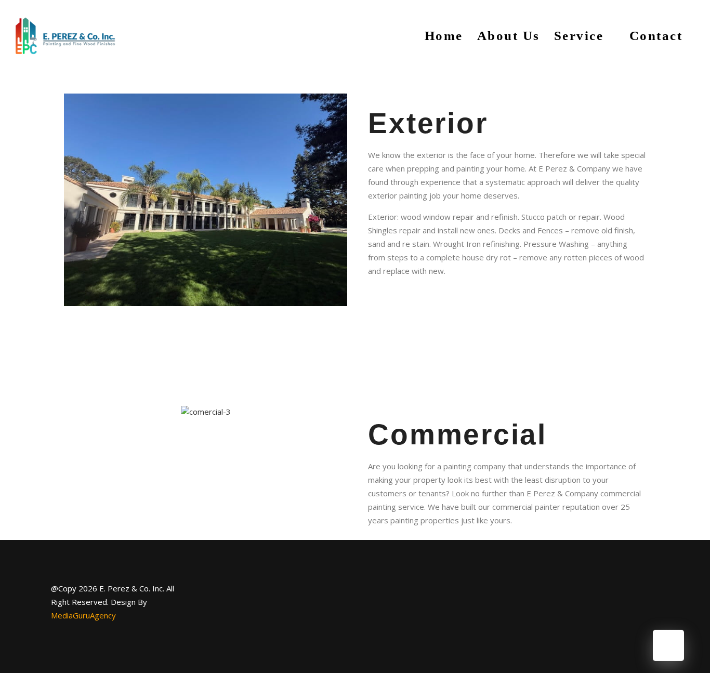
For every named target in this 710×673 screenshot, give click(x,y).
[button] (74, 199)
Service (579, 36)
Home (444, 36)
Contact (656, 36)
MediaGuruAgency (83, 615)
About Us (508, 36)
